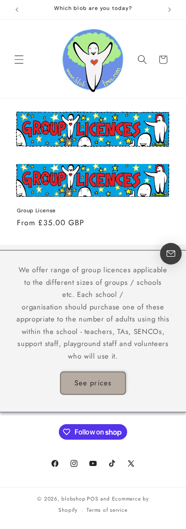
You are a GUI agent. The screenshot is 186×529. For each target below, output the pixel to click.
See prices (93, 383)
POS (92, 499)
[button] (19, 59)
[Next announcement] (169, 9)
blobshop (73, 499)
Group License (36, 211)
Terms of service (107, 510)
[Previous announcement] (16, 9)
